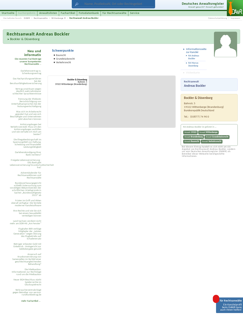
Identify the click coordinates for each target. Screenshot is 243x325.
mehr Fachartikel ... (30, 301)
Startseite (8, 13)
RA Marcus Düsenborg (193, 64)
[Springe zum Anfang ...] (236, 318)
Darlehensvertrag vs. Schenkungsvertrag (31, 72)
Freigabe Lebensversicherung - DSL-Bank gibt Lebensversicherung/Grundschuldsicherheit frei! (26, 164)
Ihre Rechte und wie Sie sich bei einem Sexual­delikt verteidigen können (27, 213)
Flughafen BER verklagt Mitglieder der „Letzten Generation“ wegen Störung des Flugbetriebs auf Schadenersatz (27, 234)
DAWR (27, 18)
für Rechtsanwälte (114, 13)
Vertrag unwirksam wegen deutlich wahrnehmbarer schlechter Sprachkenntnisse (27, 91)
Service (134, 13)
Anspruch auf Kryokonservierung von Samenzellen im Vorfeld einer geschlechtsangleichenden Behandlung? (26, 259)
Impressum (235, 18)
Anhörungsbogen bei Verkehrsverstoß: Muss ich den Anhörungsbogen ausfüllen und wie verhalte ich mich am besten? (25, 129)
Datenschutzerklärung (217, 18)
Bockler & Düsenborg (25, 39)
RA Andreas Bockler (193, 57)
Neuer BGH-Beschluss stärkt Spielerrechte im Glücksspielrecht (27, 282)
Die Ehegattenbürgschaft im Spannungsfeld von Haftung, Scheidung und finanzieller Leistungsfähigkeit (27, 143)
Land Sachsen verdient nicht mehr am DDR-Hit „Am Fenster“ (25, 222)
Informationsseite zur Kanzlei (196, 51)
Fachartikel (68, 13)
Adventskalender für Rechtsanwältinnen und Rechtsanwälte (29, 175)
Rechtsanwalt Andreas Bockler (84, 18)
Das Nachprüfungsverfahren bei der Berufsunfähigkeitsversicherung (26, 81)
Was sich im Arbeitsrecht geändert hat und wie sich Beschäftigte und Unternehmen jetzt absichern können (25, 115)
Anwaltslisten (48, 13)
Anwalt (190, 132)
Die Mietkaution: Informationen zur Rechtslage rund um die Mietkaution (26, 272)
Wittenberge (57, 18)
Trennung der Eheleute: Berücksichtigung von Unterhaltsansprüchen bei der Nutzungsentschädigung (26, 103)
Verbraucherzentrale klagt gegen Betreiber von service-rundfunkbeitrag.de (27, 292)
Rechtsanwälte (41, 18)
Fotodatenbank (89, 13)
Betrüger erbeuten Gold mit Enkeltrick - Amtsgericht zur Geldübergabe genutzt (27, 246)
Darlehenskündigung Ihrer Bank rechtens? (28, 153)
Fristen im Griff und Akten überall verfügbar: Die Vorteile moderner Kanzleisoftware (26, 203)
